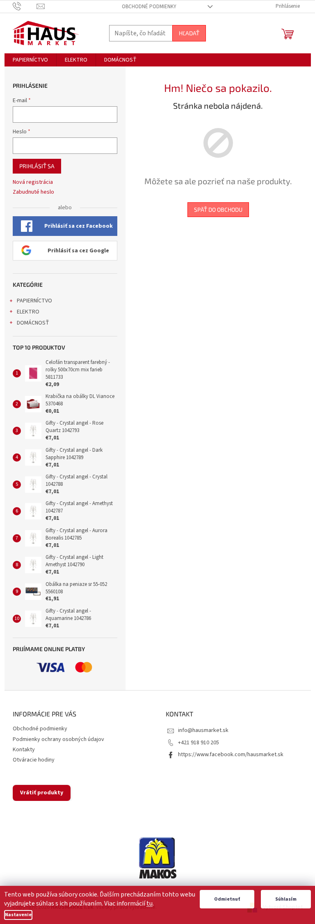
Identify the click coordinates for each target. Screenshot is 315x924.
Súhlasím (286, 899)
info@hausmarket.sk (203, 730)
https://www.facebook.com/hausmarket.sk (230, 754)
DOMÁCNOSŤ (33, 323)
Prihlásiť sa (37, 165)
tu (149, 903)
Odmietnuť (227, 899)
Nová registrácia (33, 182)
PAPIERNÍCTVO (34, 301)
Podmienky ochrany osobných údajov (58, 739)
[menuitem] (30, 59)
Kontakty (24, 750)
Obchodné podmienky (149, 6)
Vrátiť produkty (41, 793)
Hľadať (189, 33)
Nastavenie (18, 914)
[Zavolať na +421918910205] (25, 6)
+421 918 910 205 (198, 743)
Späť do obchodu (218, 209)
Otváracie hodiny (34, 760)
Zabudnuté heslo (33, 192)
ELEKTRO (28, 312)
